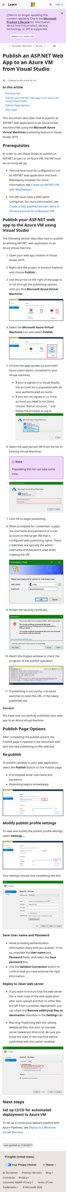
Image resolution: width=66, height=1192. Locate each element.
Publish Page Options (17, 105)
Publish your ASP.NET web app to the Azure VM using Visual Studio (32, 99)
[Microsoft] (33, 4)
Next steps (11, 109)
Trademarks (9, 1187)
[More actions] (60, 46)
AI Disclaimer (10, 1172)
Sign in (59, 4)
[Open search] (50, 5)
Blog (48, 1172)
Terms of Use (45, 1182)
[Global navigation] (3, 5)
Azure (39, 46)
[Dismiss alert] (62, 13)
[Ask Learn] (54, 46)
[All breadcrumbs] (6, 46)
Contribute (9, 1177)
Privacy (23, 1177)
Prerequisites (12, 93)
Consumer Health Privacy (17, 1182)
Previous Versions (22, 46)
